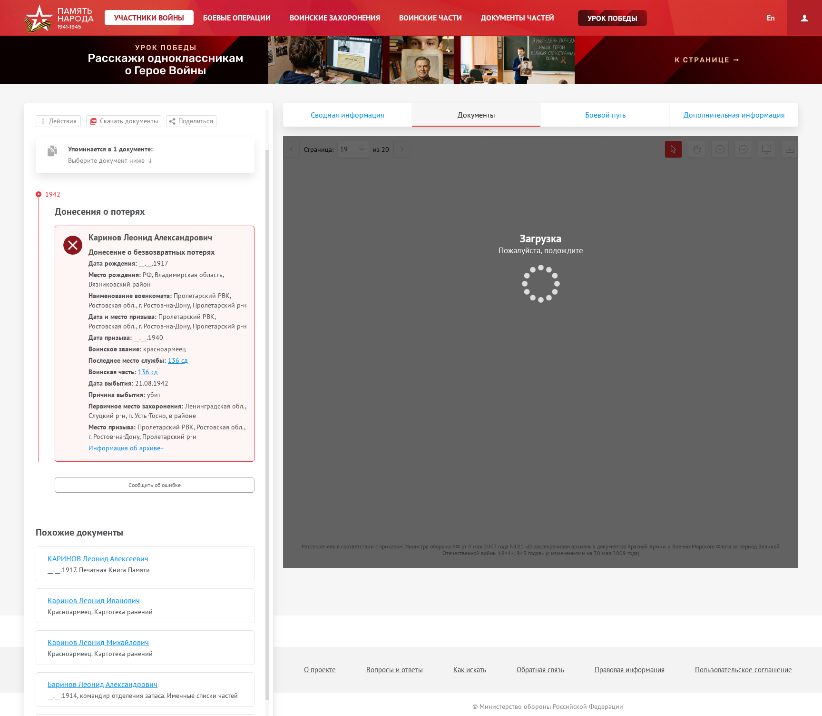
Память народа (59, 19)
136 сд (178, 360)
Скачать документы (129, 121)
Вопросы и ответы (394, 669)
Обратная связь (540, 669)
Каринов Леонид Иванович (94, 600)
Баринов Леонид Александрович (102, 684)
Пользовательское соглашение (743, 669)
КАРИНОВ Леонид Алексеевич (98, 558)
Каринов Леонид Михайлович (98, 642)
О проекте (320, 669)
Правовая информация (630, 669)
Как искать (469, 669)
